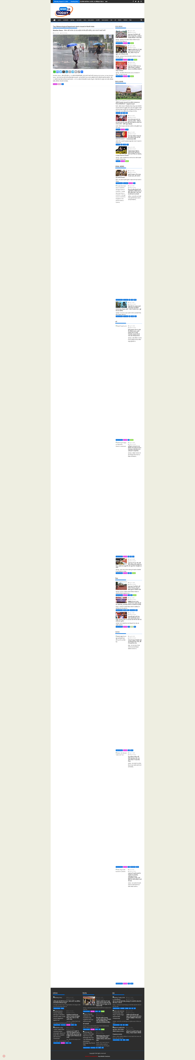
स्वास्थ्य (132, 750)
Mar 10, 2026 (70, 1027)
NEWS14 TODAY (132, 32)
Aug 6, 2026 (131, 185)
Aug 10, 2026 (132, 442)
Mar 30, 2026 (70, 1011)
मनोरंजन (125, 20)
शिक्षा (130, 20)
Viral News (126, 183)
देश (121, 113)
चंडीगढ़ (124, 1039)
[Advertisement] (83, 100)
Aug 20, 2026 (132, 636)
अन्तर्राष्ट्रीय (65, 20)
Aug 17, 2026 (132, 326)
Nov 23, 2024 (132, 147)
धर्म (115, 20)
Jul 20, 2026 (99, 1014)
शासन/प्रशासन (105, 20)
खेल (111, 20)
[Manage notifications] (4, 1056)
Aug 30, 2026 (132, 62)
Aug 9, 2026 (131, 170)
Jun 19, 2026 (100, 1032)
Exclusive (91, 20)
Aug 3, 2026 (130, 1011)
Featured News (119, 43)
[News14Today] (54, 20)
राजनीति (97, 20)
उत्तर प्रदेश (79, 20)
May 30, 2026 (70, 997)
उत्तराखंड (125, 610)
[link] (104, 1056)
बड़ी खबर (59, 84)
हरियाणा (135, 299)
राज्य (85, 20)
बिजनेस (119, 20)
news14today (64, 33)
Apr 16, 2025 (132, 115)
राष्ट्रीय (59, 20)
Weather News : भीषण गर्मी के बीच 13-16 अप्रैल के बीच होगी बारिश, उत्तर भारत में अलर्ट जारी (79, 30)
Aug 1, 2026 (131, 302)
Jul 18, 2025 (119, 100)
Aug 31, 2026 (132, 30)
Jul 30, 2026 (131, 869)
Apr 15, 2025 (132, 132)
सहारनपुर (72, 20)
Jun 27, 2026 (130, 1027)
